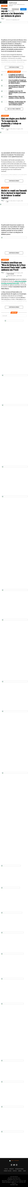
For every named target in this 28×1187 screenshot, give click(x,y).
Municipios (11, 1169)
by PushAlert (12, 10)
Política (6, 1169)
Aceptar (23, 9)
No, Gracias (15, 9)
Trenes (24, 1171)
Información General (19, 1169)
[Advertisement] (14, 356)
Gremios (20, 1171)
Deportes (15, 1171)
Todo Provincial (10, 273)
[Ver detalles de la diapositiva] (15, 387)
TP (7, 129)
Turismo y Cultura (7, 1171)
